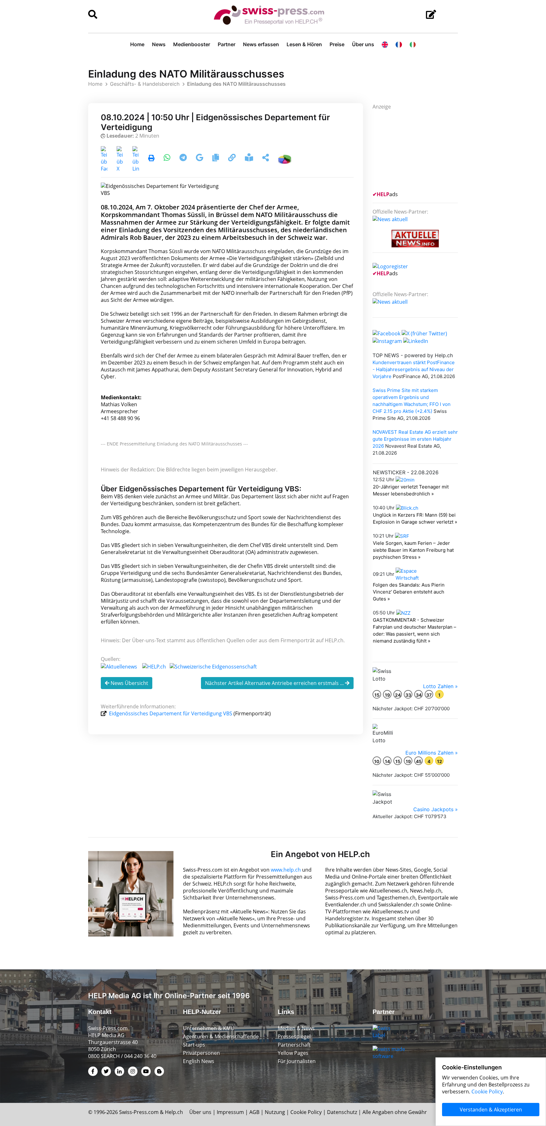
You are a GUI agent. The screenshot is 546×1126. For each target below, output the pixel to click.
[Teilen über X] (120, 158)
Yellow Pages (293, 1052)
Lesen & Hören (304, 44)
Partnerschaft (294, 1044)
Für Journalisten (297, 1061)
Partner (226, 44)
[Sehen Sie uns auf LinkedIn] (415, 340)
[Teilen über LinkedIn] (135, 158)
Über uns (363, 44)
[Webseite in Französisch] (399, 44)
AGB (254, 1112)
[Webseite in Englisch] (385, 44)
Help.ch (174, 1112)
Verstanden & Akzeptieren (491, 1109)
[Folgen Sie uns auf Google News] (200, 158)
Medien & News (296, 1028)
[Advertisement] (420, 149)
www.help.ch (286, 869)
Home (137, 44)
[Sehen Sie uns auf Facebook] (386, 333)
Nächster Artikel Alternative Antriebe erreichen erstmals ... (275, 683)
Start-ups (194, 1044)
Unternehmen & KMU (208, 1028)
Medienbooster (191, 44)
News (159, 44)
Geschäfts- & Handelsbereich (144, 84)
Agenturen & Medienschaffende (221, 1036)
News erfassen (261, 44)
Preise (337, 44)
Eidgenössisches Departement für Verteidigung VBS (171, 713)
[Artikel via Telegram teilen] (183, 158)
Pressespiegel (294, 1036)
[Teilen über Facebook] (104, 158)
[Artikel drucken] (151, 158)
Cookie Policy (306, 1112)
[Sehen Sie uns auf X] (424, 333)
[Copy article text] (216, 158)
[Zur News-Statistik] (284, 158)
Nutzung (275, 1112)
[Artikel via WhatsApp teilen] (168, 158)
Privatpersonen (201, 1052)
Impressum (230, 1112)
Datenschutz (342, 1112)
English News (198, 1061)
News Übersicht (128, 683)
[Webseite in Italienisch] (413, 44)
